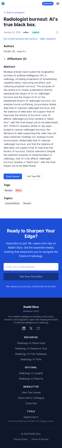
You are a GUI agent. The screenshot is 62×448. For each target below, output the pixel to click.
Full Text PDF (33, 176)
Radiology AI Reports (31, 378)
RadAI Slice (31, 306)
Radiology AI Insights (31, 373)
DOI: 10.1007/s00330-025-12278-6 (20, 39)
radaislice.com (30, 311)
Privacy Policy (21, 439)
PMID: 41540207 (48, 39)
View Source (12, 176)
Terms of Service (39, 439)
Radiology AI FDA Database (31, 353)
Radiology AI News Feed (31, 343)
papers (36, 32)
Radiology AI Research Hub (31, 348)
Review (8, 190)
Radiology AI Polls (31, 359)
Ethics (19, 190)
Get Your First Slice (31, 276)
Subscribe (47, 3)
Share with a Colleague (31, 397)
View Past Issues (31, 392)
